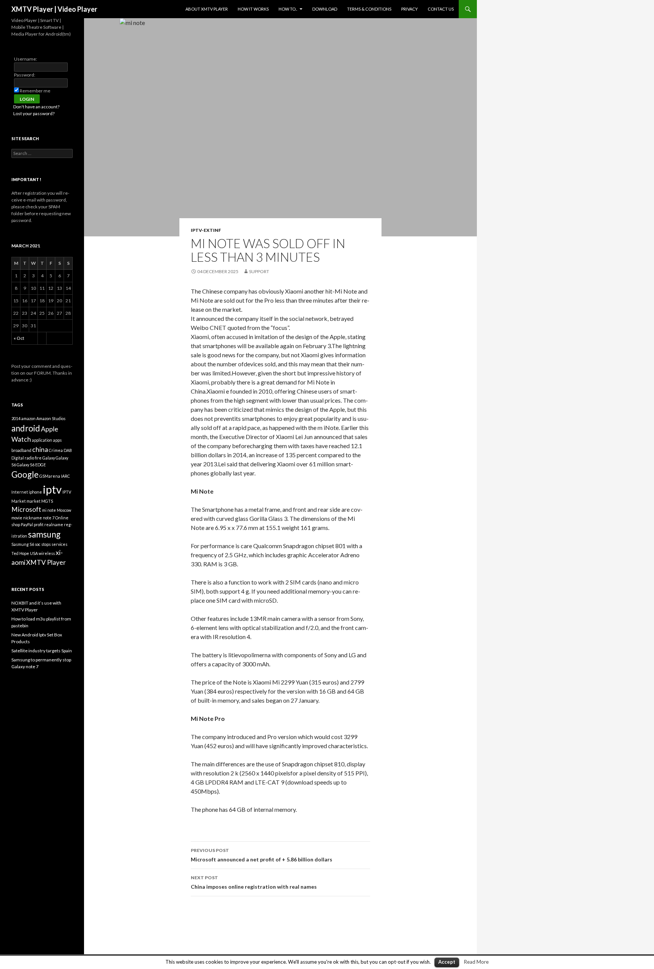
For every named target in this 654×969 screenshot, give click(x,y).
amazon (28, 418)
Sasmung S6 (22, 544)
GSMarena (49, 476)
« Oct (19, 338)
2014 (15, 418)
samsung (44, 534)
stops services (54, 544)
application (42, 440)
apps (57, 440)
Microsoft (26, 509)
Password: (24, 75)
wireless (47, 553)
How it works (253, 8)
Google (25, 474)
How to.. (288, 8)
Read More (476, 962)
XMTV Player (46, 562)
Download (324, 8)
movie (16, 517)
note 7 (48, 517)
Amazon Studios (50, 418)
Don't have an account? (36, 106)
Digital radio (22, 457)
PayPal (27, 524)
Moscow (64, 510)
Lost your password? (33, 113)
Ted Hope (20, 553)
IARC (65, 476)
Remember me (35, 91)
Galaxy (48, 457)
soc (37, 544)
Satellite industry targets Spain (41, 650)
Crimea (56, 450)
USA (34, 553)
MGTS (47, 501)
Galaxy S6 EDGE (31, 464)
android (25, 428)
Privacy (409, 8)
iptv (52, 489)
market (33, 501)
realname (53, 524)
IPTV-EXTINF (206, 230)
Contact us (441, 8)
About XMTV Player (206, 8)
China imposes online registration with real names (254, 882)
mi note (49, 510)
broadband (21, 450)
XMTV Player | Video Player (54, 9)
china (40, 449)
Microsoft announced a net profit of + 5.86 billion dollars (261, 855)
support (259, 271)
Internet (19, 491)
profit (39, 524)
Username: (25, 59)
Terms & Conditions (369, 8)
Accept (446, 962)
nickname (32, 517)
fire (38, 457)
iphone (35, 491)
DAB (68, 450)
